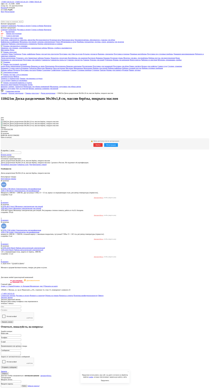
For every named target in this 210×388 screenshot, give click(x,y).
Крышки (106, 58)
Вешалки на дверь (38, 66)
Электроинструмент (10, 72)
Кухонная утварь (116, 58)
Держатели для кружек (58, 58)
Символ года (162, 66)
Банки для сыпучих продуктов (47, 54)
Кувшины (25, 68)
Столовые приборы (84, 70)
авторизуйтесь (45, 376)
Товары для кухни (10, 52)
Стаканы (73, 70)
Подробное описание (9, 164)
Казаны (47, 58)
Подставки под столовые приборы (160, 54)
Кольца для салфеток (149, 66)
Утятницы (109, 60)
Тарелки (103, 70)
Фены (12, 50)
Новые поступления (13, 33)
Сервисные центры (13, 91)
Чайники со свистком (149, 60)
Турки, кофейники (29, 54)
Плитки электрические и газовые (50, 44)
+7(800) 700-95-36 (34, 2)
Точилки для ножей (97, 60)
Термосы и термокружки (10, 78)
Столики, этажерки (175, 66)
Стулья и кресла (15, 68)
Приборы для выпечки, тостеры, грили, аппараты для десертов (100, 42)
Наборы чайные (7, 70)
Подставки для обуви (121, 66)
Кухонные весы (55, 40)
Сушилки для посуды (75, 60)
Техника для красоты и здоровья (15, 46)
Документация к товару (38, 164)
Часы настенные (59, 68)
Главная (4, 26)
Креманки (4, 68)
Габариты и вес (23, 164)
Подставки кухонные (122, 54)
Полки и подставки (8, 88)
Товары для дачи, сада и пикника (15, 74)
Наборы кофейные (115, 68)
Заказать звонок (7, 297)
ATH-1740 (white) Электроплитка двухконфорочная (20, 232)
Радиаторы (23, 85)
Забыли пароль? (34, 386)
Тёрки (10, 54)
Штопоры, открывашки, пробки (170, 60)
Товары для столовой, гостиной (15, 64)
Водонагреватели (42, 40)
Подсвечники (87, 66)
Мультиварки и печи (68, 42)
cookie (91, 377)
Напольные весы (68, 40)
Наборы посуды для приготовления (161, 58)
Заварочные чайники (36, 58)
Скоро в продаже (12, 36)
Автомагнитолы (7, 76)
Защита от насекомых (19, 80)
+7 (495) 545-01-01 (8, 294)
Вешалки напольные (74, 66)
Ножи (177, 58)
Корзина (4, 8)
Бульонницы (26, 66)
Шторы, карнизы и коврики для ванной (43, 88)
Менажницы (78, 68)
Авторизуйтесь (98, 197)
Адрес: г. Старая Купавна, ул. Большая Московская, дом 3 (22, 286)
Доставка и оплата (24, 26)
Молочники (87, 68)
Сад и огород (6, 80)
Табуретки (33, 68)
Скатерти (4, 54)
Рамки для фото (135, 66)
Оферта (100, 295)
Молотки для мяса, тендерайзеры (135, 58)
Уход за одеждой (22, 88)
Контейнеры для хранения (78, 58)
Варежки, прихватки (105, 54)
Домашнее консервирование (184, 54)
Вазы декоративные (13, 66)
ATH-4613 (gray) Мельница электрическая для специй (21, 208)
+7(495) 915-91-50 (21, 2)
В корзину (5, 202)
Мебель (16, 76)
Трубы (30, 85)
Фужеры (125, 70)
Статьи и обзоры (37, 26)
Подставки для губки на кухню (71, 54)
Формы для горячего (114, 70)
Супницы (95, 70)
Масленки (69, 68)
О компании (11, 26)
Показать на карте (51, 286)
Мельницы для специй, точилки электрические (37, 42)
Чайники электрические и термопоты (23, 44)
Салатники (46, 70)
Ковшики (99, 58)
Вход (3, 12)
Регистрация (9, 12)
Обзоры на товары (52, 295)
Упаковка (6, 62)
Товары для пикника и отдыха (31, 78)
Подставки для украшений (103, 66)
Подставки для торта (28, 70)
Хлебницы (17, 54)
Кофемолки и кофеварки (10, 42)
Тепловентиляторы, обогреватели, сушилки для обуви (95, 40)
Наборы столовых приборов (152, 68)
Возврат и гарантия (37, 295)
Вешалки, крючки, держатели (12, 86)
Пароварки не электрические (12, 60)
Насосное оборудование (10, 85)
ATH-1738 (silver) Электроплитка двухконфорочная (20, 191)
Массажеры (5, 50)
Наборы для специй (100, 68)
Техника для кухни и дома (13, 38)
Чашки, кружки (135, 70)
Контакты (47, 26)
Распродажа (10, 32)
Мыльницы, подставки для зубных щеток (65, 86)
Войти (98, 145)
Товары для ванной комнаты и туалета (17, 83)
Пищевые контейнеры (138, 54)
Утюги (57, 42)
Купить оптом (6, 155)
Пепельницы (50, 66)
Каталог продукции (16, 93)
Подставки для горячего (32, 60)
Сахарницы (65, 70)
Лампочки (5, 44)
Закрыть (4, 371)
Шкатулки (41, 68)
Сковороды (46, 60)
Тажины (86, 60)
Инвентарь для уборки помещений (36, 86)
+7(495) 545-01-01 (7, 2)
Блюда (3, 66)
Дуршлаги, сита (22, 58)
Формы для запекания (121, 60)
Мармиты (48, 68)
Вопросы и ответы (66, 295)
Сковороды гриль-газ (58, 60)
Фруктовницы (60, 66)
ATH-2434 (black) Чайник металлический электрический (22, 250)
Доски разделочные (8, 58)
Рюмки (39, 70)
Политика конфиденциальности (85, 295)
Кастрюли (92, 58)
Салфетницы (55, 70)
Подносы (16, 70)
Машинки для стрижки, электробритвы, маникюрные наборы (24, 48)
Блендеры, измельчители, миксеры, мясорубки (18, 40)
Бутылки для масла (90, 54)
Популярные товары (8, 179)
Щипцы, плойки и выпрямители (60, 48)
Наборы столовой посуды (131, 68)
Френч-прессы (135, 60)
